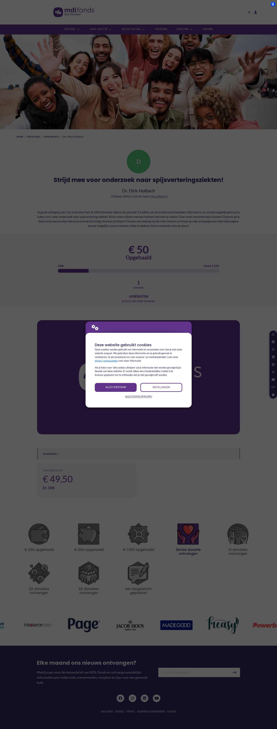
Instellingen (161, 387)
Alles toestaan (116, 387)
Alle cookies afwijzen (138, 396)
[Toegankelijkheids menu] (273, 4)
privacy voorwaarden (106, 360)
